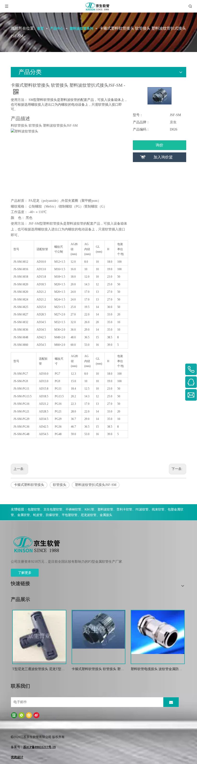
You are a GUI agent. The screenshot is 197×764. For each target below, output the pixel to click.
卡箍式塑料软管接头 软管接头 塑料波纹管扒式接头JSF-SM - (98, 669)
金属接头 (106, 515)
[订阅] (171, 702)
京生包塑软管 (52, 509)
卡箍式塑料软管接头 (29, 485)
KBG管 (89, 509)
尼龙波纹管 (88, 515)
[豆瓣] (14, 715)
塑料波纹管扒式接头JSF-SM (95, 485)
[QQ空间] (29, 715)
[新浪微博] (36, 715)
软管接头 (59, 485)
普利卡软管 (124, 509)
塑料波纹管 (105, 509)
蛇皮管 (38, 515)
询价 (159, 145)
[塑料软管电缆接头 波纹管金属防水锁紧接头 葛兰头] (157, 632)
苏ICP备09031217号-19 (39, 747)
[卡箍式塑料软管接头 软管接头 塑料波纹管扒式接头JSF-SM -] (98, 629)
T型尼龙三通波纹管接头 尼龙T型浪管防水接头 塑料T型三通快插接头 (38, 669)
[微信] (21, 715)
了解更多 (24, 573)
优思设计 (17, 757)
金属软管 (23, 515)
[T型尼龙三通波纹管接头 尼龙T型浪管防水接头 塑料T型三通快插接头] (39, 635)
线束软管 (158, 509)
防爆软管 (52, 515)
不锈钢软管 (73, 509)
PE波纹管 (141, 509)
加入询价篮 (163, 157)
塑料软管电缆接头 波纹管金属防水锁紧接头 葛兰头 (156, 669)
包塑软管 (34, 509)
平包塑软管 (69, 515)
